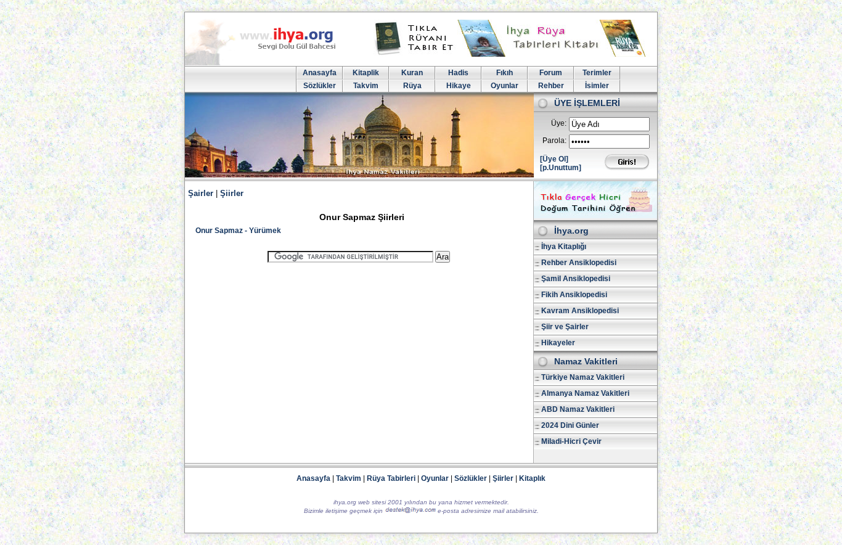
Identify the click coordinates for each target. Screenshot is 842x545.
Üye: (558, 123)
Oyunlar (504, 85)
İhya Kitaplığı (563, 246)
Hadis (458, 72)
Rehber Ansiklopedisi (578, 262)
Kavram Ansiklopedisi (580, 310)
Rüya (412, 85)
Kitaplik (366, 72)
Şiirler (231, 193)
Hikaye (458, 85)
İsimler (597, 85)
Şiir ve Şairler (565, 326)
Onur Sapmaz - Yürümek (238, 230)
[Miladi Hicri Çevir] (595, 215)
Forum (550, 72)
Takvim (365, 85)
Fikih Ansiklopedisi (574, 294)
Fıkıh (504, 72)
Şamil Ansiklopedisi (575, 278)
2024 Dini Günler (570, 425)
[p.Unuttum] (560, 167)
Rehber (551, 85)
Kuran (412, 72)
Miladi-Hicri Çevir (571, 441)
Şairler (200, 193)
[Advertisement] (358, 357)
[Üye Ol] (554, 159)
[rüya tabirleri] (513, 54)
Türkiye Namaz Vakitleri (582, 377)
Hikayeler (558, 342)
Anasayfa (320, 72)
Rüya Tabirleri (391, 478)
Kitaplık (532, 478)
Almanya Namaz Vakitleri (585, 393)
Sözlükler (319, 85)
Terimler (596, 72)
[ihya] (272, 63)
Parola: (554, 140)
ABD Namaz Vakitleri (578, 409)
